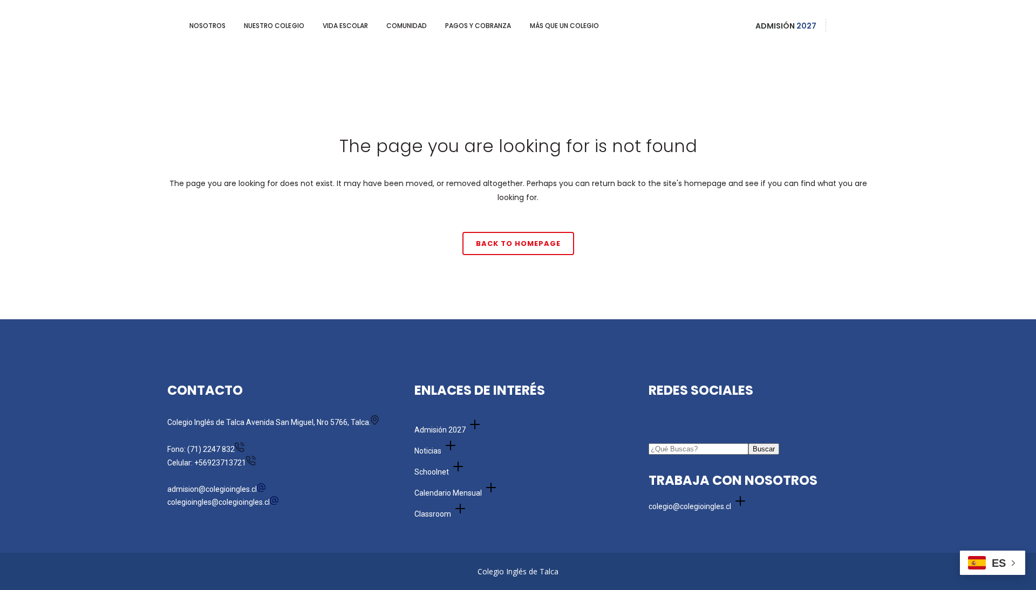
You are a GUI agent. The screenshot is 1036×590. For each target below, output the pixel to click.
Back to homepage (518, 243)
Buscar (764, 449)
